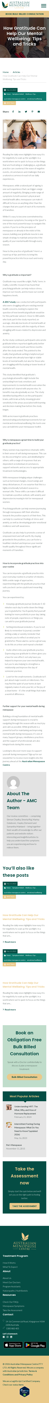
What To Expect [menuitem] (10, 1267)
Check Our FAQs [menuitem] (11, 1302)
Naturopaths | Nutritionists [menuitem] (15, 1290)
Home (6, 72)
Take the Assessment (24, 1206)
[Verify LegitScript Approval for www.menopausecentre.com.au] (24, 1391)
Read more (10, 941)
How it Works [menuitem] (9, 1262)
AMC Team (11, 103)
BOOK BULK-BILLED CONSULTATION (25, 14)
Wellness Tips (30, 94)
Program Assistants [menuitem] (12, 1286)
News (9, 94)
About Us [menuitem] (7, 1278)
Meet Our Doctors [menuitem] (11, 1282)
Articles (16, 72)
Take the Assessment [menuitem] (12, 1310)
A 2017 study (9, 302)
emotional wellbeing (34, 99)
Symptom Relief (18, 94)
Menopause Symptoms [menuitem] (13, 1306)
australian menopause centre (14, 99)
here (21, 1384)
